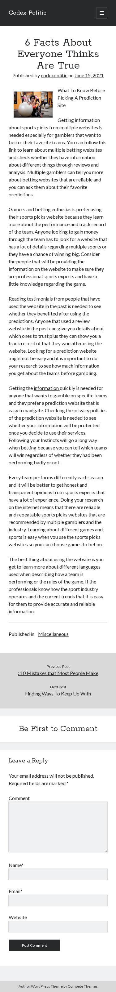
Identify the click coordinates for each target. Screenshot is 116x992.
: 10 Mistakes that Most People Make (58, 673)
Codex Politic (27, 13)
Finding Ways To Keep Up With (58, 693)
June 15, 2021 (89, 75)
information (47, 388)
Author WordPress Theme (41, 986)
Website (18, 917)
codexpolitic (54, 75)
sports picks (35, 127)
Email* (16, 891)
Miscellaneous (53, 634)
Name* (16, 865)
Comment (19, 798)
